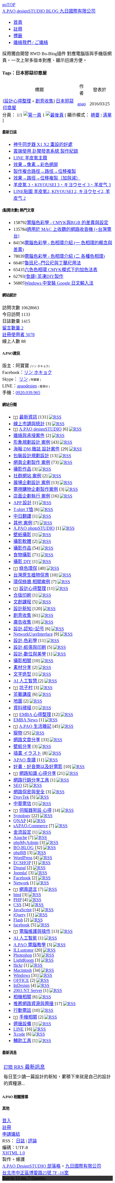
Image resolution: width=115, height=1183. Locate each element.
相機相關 (22, 996)
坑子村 (26, 687)
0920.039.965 (28, 392)
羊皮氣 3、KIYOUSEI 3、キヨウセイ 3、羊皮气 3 (62, 184)
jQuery (19, 914)
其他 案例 (22, 522)
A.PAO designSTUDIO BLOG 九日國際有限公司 (48, 11)
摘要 (95, 115)
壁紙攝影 (22, 534)
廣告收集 (22, 622)
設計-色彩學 (25, 640)
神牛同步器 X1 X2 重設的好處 (43, 144)
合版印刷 (22, 595)
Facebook (22, 877)
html (17, 894)
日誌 (20, 1140)
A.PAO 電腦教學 (29, 944)
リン (23, 379)
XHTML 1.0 (13, 1153)
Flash (18, 919)
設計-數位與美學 (29, 654)
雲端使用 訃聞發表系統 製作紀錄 (45, 151)
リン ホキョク (38, 372)
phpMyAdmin (26, 842)
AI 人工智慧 (25, 680)
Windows (21, 975)
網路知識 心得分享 (37, 773)
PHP (17, 899)
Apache (20, 837)
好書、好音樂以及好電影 (38, 766)
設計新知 (22, 608)
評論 (32, 1140)
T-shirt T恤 (23, 509)
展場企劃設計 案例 (31, 482)
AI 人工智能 (25, 938)
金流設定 (22, 832)
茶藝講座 (22, 694)
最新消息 (9, 1052)
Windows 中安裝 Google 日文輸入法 (59, 283)
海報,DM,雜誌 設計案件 (36, 449)
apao (81, 103)
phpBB (19, 852)
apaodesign (27, 386)
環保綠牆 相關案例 (31, 581)
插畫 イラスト (27, 753)
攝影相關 (22, 660)
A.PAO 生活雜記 (35, 726)
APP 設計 (22, 502)
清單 (107, 115)
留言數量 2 (12, 328)
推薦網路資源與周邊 (33, 1003)
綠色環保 (28, 568)
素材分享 (22, 667)
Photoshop (22, 955)
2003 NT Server (27, 990)
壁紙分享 (22, 746)
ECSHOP (22, 862)
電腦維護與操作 (35, 931)
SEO (17, 785)
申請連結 (11, 1134)
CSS (17, 904)
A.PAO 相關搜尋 (15, 1097)
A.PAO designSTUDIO (40, 429)
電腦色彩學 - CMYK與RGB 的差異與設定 (67, 222)
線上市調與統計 (29, 423)
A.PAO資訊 (11, 353)
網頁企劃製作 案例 (31, 462)
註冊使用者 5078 (18, 334)
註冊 (6, 1127)
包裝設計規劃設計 (31, 455)
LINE (18, 1029)
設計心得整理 (17, 101)
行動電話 (22, 1010)
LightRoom (23, 960)
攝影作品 (22, 469)
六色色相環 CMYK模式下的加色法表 (61, 269)
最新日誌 (9, 132)
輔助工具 (22, 1040)
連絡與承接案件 (29, 435)
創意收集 (44, 101)
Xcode (19, 1034)
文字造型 (22, 674)
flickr (18, 965)
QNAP (19, 820)
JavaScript (22, 909)
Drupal (19, 867)
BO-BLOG (23, 847)
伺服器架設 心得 (35, 810)
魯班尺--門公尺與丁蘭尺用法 (53, 263)
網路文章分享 (26, 739)
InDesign (21, 985)
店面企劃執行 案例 (31, 496)
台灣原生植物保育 (31, 575)
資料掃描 (22, 707)
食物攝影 (22, 554)
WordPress (22, 857)
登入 (6, 1120)
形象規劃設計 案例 (31, 442)
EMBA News (25, 719)
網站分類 (9, 405)
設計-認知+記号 (28, 628)
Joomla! (20, 872)
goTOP (8, 4)
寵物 (17, 733)
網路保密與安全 (29, 791)
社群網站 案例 (27, 475)
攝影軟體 (22, 541)
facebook (21, 924)
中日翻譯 (22, 516)
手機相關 (28, 1017)
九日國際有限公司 (83, 1166)
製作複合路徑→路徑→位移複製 (44, 171)
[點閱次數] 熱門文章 (18, 210)
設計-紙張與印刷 (29, 647)
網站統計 (9, 295)
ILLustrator (23, 950)
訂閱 (24, 1067)
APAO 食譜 (24, 759)
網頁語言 (28, 889)
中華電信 (22, 803)
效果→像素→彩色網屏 (35, 164)
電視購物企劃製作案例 (35, 489)
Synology (21, 815)
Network (21, 882)
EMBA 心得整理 (35, 714)
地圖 (17, 701)
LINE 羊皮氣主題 (30, 157)
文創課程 (22, 601)
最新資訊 (28, 417)
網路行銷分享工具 (31, 780)
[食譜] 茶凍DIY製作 (44, 276)
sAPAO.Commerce (30, 825)
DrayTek (21, 797)
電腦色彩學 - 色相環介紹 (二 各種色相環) (65, 256)
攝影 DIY (22, 561)
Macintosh (22, 970)
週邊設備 (22, 1023)
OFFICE (21, 980)
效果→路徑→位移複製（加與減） (46, 178)
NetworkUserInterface (33, 634)
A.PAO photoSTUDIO (34, 528)
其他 (5, 1108)
